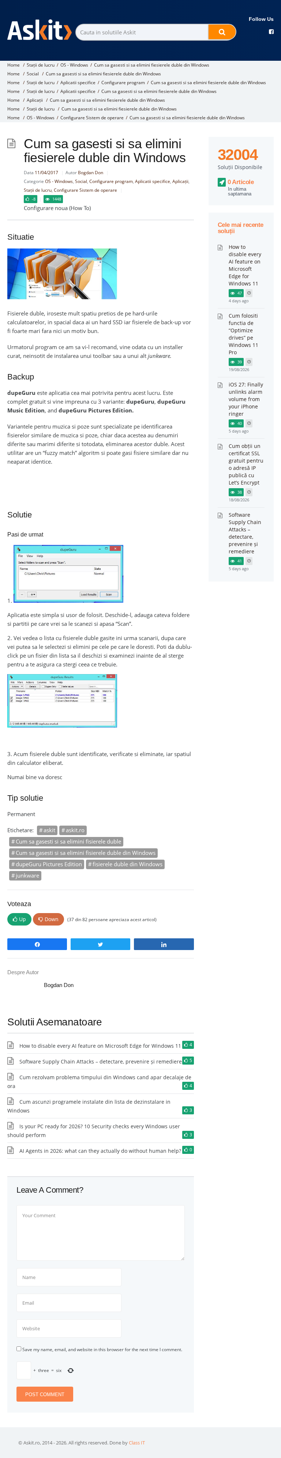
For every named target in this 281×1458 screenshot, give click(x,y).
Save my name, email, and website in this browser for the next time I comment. (102, 1349)
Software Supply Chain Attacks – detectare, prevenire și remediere (100, 1061)
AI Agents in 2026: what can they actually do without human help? (100, 1150)
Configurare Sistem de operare (92, 118)
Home (13, 65)
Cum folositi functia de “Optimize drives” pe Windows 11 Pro (243, 334)
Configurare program (123, 82)
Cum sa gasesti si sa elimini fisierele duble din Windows (86, 852)
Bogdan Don (90, 172)
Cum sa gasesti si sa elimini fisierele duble (68, 841)
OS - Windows (74, 65)
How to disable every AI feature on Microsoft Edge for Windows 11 (100, 1045)
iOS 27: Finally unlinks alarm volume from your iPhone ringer (246, 399)
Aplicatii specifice (77, 82)
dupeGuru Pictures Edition (49, 864)
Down (52, 919)
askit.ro (75, 830)
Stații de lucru (41, 65)
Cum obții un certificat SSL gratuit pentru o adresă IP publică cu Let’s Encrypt (246, 464)
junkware (27, 875)
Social (33, 74)
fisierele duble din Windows (127, 864)
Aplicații (35, 100)
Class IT (137, 1442)
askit (49, 830)
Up (22, 919)
